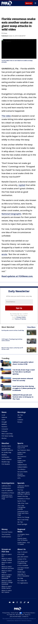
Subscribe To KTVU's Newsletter (23, 575)
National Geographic (11, 213)
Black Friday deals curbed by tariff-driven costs (12, 348)
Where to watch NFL (7, 555)
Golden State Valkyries (21, 461)
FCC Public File (22, 580)
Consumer (5, 429)
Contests (20, 420)
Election (4, 438)
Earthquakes (5, 457)
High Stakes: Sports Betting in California (23, 493)
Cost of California (7, 490)
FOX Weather (6, 464)
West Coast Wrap (7, 434)
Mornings (21, 412)
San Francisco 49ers (23, 450)
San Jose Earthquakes (21, 475)
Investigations (8, 483)
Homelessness (6, 488)
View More (31, 327)
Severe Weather (7, 459)
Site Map (20, 578)
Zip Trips (20, 415)
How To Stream (22, 552)
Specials (20, 483)
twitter (28, 602)
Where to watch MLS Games (7, 591)
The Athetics (21, 469)
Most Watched (8, 327)
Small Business (6, 537)
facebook (17, 602)
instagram (20, 602)
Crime (3, 420)
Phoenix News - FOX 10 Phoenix (22, 539)
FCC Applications (22, 583)
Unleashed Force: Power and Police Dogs (7, 497)
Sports (20, 443)
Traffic (19, 417)
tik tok (24, 602)
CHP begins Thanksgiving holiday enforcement (12, 340)
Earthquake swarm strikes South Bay (13, 330)
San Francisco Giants (21, 457)
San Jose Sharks (22, 472)
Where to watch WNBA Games (7, 587)
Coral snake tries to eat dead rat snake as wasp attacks (17, 61)
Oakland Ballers (22, 467)
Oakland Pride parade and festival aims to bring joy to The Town (22, 397)
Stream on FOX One (6, 550)
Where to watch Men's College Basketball (7, 576)
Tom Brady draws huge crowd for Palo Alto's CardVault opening (23, 372)
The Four (20, 490)
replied (21, 185)
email (9, 602)
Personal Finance (7, 532)
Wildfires (4, 424)
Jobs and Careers (22, 557)
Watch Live (29, 3)
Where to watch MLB (7, 563)
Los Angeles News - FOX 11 (23, 535)
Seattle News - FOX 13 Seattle (23, 543)
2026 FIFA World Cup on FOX (22, 447)
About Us (21, 549)
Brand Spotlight (22, 524)
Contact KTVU (21, 559)
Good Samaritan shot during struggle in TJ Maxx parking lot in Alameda (23, 388)
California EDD (6, 486)
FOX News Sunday (7, 436)
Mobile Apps (21, 572)
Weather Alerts (6, 446)
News (4, 412)
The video (6, 116)
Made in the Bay (22, 496)
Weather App (6, 462)
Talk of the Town (22, 503)
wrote (4, 254)
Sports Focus (21, 501)
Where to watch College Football (7, 559)
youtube (13, 602)
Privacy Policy (21, 317)
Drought (4, 422)
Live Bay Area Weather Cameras (7, 449)
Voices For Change (23, 517)
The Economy (6, 534)
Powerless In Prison (8, 493)
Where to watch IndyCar (7, 571)
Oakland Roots (22, 465)
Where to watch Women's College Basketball (7, 582)
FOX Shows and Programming (22, 562)
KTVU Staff (20, 554)
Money (5, 529)
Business (4, 427)
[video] (31, 332)
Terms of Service (20, 319)
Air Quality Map (6, 452)
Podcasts (4, 431)
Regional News (21, 530)
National (4, 417)
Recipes (19, 422)
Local (3, 415)
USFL (19, 478)
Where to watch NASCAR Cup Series (8, 567)
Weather (5, 443)
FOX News (4, 33)
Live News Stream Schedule (23, 568)
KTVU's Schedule (22, 565)
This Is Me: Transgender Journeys (21, 507)
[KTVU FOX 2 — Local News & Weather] (7, 3)
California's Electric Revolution (23, 486)
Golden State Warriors (21, 453)
